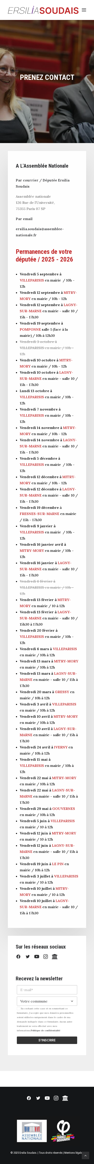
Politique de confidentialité (45, 1030)
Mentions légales (74, 1152)
